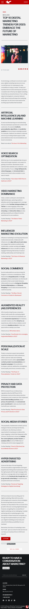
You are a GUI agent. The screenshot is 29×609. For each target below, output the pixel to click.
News (4, 12)
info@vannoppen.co (7, 595)
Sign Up (24, 575)
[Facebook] (3, 600)
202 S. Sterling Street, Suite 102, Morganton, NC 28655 (14, 586)
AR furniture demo (14, 331)
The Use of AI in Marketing (18, 143)
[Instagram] (6, 600)
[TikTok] (11, 600)
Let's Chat (6, 538)
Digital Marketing (11, 543)
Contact (26, 2)
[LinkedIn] (9, 600)
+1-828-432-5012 (6, 597)
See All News (14, 549)
